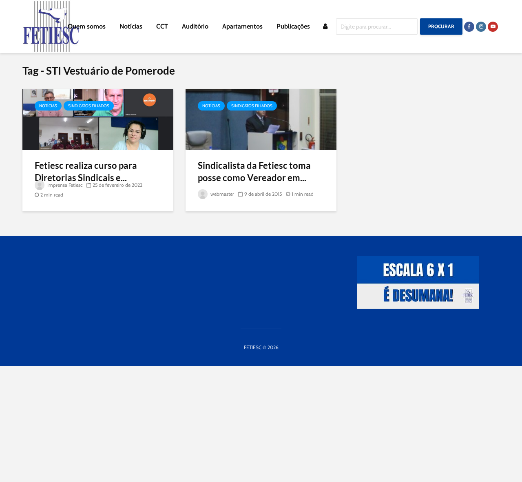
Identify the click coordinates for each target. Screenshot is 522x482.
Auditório (195, 26)
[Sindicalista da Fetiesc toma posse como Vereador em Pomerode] (261, 119)
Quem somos (87, 26)
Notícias (130, 26)
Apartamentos (242, 26)
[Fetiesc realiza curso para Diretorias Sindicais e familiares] (97, 119)
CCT (162, 26)
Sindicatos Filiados (88, 105)
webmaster (221, 194)
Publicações (293, 26)
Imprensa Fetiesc (64, 185)
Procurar (441, 26)
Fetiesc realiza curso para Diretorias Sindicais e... (86, 171)
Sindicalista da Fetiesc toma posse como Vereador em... (254, 171)
